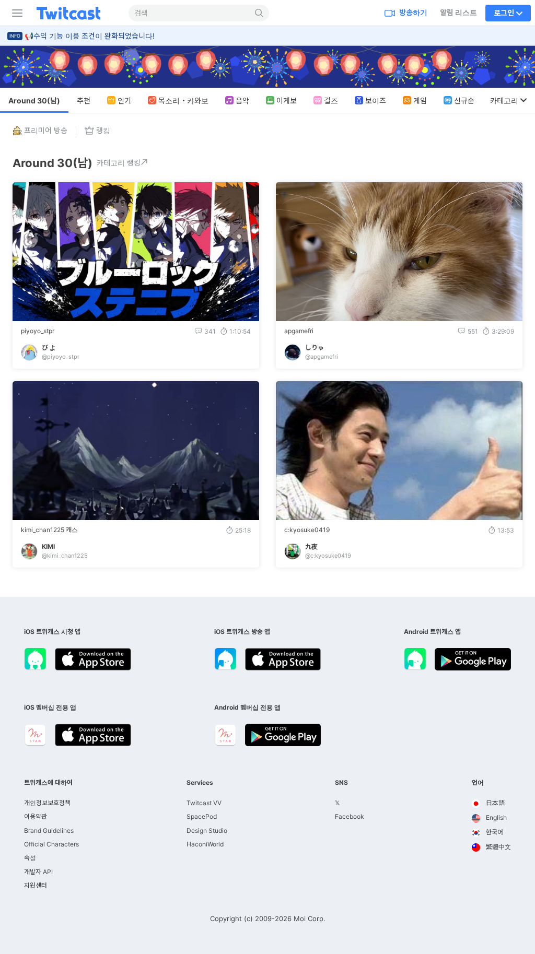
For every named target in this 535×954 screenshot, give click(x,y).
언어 (478, 782)
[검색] (259, 13)
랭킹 (103, 130)
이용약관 (35, 816)
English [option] (495, 817)
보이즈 (375, 100)
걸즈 (331, 100)
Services (200, 782)
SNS (341, 782)
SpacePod (202, 816)
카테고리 (504, 100)
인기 (124, 100)
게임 (420, 100)
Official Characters (51, 844)
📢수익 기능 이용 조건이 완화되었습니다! (90, 35)
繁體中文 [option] (497, 847)
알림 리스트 (458, 12)
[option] (491, 803)
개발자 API (38, 872)
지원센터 (35, 885)
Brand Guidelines (49, 830)
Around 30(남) (34, 100)
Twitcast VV (204, 803)
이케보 (286, 100)
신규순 (464, 100)
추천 (83, 100)
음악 (242, 100)
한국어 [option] (493, 832)
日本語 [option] (494, 803)
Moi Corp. (309, 918)
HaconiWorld (205, 844)
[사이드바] (15, 13)
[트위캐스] (76, 13)
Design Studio (207, 830)
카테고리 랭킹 (119, 162)
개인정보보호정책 (47, 803)
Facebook (349, 816)
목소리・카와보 (183, 100)
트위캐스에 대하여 (48, 782)
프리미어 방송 (45, 130)
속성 (30, 858)
